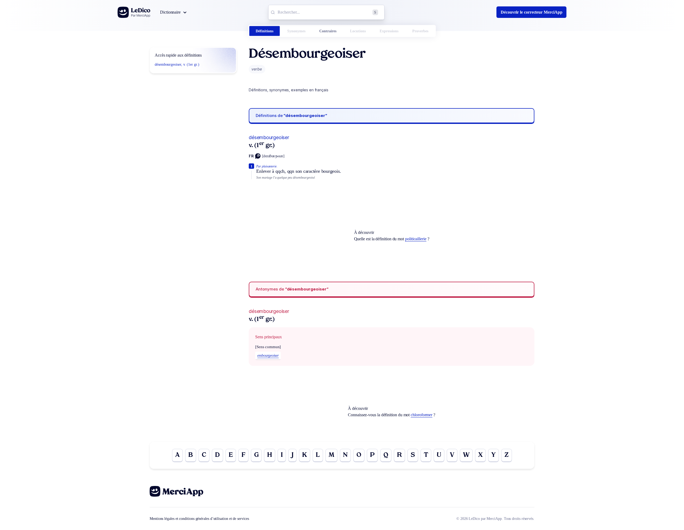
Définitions (264, 31)
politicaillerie (415, 239)
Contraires (327, 31)
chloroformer (421, 415)
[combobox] (326, 12)
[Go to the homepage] (134, 12)
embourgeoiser (268, 356)
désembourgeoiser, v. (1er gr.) (177, 64)
